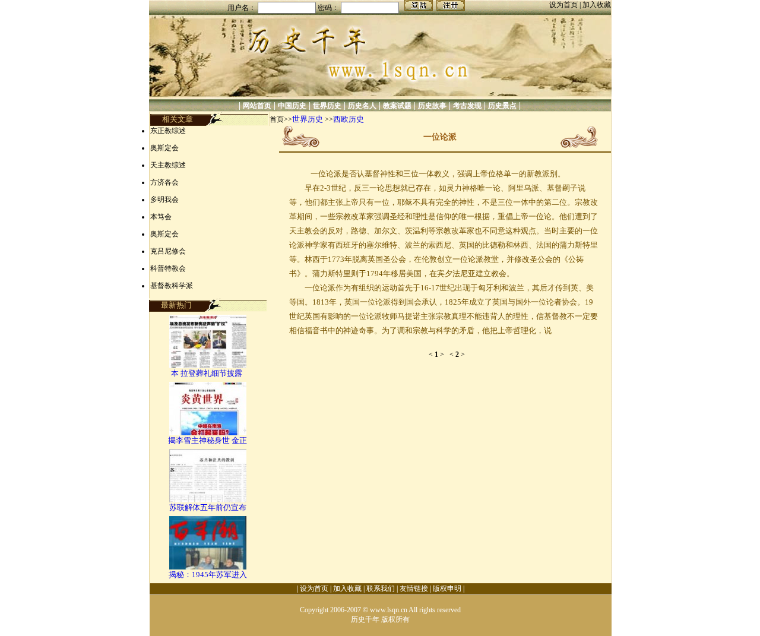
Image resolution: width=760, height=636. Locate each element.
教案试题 (397, 106)
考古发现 (467, 106)
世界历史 (327, 106)
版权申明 (447, 588)
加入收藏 (596, 5)
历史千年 (365, 619)
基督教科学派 (171, 285)
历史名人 (362, 106)
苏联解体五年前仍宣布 (207, 507)
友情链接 (414, 588)
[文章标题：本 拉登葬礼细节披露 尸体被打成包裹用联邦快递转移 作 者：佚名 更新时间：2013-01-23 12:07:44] (207, 365)
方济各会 (164, 182)
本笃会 (161, 217)
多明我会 (164, 199)
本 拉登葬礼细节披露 (207, 373)
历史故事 (432, 106)
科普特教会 (168, 268)
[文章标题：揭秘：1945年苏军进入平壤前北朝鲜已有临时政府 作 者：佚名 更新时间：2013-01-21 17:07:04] (207, 566)
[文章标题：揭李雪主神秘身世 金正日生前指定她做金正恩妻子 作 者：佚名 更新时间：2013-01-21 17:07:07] (207, 432)
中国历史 (292, 106)
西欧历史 (348, 119)
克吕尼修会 (168, 251)
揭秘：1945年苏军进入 (208, 574)
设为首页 (564, 5)
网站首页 (257, 106)
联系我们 (380, 588)
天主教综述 (168, 165)
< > (439, 354)
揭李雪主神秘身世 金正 (207, 440)
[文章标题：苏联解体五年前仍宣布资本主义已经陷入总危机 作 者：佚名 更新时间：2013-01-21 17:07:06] (207, 499)
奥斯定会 (164, 148)
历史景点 (502, 106)
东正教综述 (168, 130)
